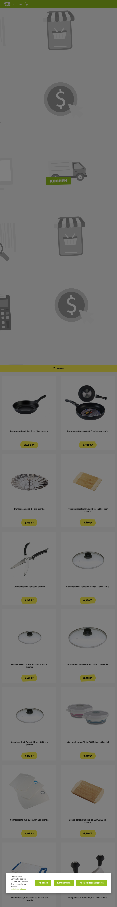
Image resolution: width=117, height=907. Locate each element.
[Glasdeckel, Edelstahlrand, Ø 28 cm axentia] (88, 636)
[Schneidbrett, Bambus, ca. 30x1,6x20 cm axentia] (88, 792)
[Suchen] (14, 4)
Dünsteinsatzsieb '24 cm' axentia (29, 509)
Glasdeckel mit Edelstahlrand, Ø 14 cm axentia (29, 665)
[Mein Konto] (20, 4)
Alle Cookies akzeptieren (92, 883)
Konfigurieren (63, 883)
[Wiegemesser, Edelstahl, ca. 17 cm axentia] (88, 869)
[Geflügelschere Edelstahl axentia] (29, 559)
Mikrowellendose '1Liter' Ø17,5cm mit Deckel (87, 742)
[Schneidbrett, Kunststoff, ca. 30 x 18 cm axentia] (29, 869)
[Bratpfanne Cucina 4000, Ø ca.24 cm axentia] (88, 403)
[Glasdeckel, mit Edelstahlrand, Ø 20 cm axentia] (29, 714)
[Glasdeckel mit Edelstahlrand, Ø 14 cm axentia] (29, 636)
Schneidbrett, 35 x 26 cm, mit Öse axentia (29, 820)
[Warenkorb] (27, 4)
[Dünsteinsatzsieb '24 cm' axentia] (29, 481)
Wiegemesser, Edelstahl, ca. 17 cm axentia (87, 897)
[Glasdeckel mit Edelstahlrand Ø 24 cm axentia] (88, 559)
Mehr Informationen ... (19, 889)
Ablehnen (43, 883)
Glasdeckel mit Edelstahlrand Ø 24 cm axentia (87, 587)
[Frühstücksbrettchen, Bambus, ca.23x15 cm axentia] (88, 481)
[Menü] (111, 4)
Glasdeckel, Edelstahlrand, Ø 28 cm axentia (87, 664)
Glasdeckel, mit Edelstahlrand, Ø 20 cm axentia (29, 743)
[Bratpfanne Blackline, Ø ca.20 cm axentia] (29, 403)
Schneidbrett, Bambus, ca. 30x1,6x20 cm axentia (87, 821)
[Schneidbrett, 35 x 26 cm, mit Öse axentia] (29, 792)
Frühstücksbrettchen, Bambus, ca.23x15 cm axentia (87, 510)
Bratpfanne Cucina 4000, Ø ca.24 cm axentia (87, 431)
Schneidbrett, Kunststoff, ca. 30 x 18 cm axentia (29, 898)
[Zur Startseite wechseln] (7, 4)
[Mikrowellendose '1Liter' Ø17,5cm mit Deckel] (88, 714)
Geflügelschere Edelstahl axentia (29, 587)
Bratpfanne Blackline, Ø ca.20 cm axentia (29, 431)
